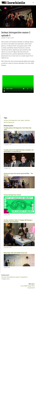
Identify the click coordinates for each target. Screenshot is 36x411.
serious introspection (10, 120)
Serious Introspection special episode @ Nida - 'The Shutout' (18, 174)
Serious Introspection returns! (12, 195)
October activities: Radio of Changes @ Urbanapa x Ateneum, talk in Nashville (18, 221)
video (22, 120)
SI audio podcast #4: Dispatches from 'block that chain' (17, 128)
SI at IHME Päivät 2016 (28, 286)
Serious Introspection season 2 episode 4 (14, 277)
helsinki (27, 120)
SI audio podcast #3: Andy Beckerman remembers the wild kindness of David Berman (19, 150)
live (19, 120)
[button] (33, 2)
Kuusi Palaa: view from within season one (15, 253)
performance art (9, 122)
